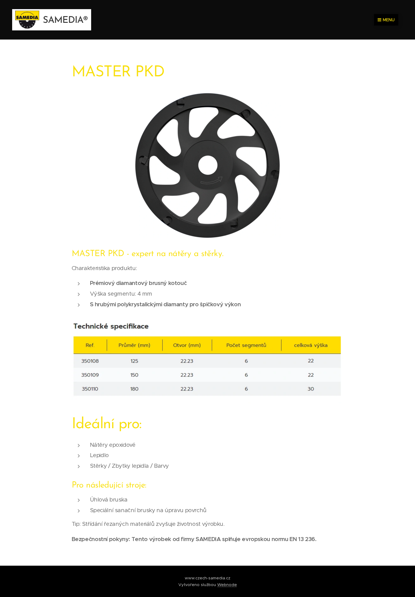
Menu (389, 20)
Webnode (227, 584)
